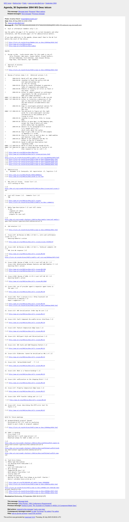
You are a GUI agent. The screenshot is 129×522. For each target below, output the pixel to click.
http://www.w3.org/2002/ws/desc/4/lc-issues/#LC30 (27, 291)
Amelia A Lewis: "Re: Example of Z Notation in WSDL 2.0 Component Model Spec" (49, 505)
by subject (48, 511)
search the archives (34, 513)
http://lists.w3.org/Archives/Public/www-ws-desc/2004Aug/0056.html (33, 427)
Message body (23, 11)
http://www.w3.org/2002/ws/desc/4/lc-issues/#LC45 (27, 303)
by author (56, 511)
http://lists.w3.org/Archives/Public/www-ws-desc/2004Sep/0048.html (33, 161)
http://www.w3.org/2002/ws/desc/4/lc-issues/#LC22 (27, 348)
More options (40, 11)
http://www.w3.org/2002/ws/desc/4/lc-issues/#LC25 (27, 374)
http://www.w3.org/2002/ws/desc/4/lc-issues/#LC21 (27, 340)
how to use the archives (19, 513)
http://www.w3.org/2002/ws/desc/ (20, 44)
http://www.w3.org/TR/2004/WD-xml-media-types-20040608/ (29, 482)
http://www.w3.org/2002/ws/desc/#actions (23, 152)
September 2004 (51, 3)
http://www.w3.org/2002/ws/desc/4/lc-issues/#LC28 (27, 400)
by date (33, 511)
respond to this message (25, 509)
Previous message (38, 14)
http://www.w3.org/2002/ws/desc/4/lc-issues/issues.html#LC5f (31, 242)
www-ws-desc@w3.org (36, 3)
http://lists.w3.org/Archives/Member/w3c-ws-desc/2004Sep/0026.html (33, 42)
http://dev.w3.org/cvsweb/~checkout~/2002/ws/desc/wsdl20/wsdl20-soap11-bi (32, 443)
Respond (32, 11)
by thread (40, 511)
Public (24, 3)
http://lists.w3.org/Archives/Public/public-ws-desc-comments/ (31, 202)
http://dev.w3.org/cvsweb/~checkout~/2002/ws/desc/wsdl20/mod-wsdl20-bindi (32, 448)
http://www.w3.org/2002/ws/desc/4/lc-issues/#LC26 (27, 383)
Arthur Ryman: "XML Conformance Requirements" (35, 503)
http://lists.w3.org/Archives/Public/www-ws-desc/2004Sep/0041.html (33, 159)
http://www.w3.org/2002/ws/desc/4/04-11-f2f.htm (26, 176)
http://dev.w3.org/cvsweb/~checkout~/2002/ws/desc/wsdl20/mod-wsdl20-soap (32, 453)
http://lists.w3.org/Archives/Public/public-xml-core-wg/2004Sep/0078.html (32, 157)
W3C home (7, 3)
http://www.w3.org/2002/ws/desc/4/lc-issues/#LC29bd (27, 281)
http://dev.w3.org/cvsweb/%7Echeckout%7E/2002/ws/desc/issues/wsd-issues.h (32, 188)
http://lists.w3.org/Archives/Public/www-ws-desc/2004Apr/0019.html (33, 493)
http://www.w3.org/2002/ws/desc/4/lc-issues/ (25, 200)
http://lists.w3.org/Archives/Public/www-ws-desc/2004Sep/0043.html (33, 70)
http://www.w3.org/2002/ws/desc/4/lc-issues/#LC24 (27, 365)
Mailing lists (17, 3)
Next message (26, 14)
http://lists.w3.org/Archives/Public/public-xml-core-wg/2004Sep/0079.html (32, 257)
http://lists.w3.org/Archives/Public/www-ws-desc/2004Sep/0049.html (33, 163)
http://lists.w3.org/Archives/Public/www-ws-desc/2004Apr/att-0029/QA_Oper (32, 487)
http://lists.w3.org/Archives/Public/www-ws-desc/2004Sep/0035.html (33, 164)
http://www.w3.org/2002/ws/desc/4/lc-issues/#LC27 (27, 391)
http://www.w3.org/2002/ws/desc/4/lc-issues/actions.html (29, 154)
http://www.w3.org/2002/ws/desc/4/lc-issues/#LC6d (27, 254)
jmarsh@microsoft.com (29, 19)
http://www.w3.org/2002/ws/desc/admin (22, 46)
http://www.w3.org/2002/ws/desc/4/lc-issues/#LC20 (27, 331)
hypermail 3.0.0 (30, 517)
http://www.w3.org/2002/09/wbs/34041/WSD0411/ (25, 175)
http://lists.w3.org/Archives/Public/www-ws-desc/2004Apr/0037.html (33, 491)
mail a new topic (39, 509)
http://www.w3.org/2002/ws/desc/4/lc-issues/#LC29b (27, 269)
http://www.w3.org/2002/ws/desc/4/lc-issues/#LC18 (27, 271)
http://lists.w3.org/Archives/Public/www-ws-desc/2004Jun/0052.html (33, 484)
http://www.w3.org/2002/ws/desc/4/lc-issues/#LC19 (27, 322)
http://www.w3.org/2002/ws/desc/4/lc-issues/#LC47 (27, 410)
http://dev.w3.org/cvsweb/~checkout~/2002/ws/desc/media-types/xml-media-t (32, 219)
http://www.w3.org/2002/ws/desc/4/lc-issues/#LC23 (27, 357)
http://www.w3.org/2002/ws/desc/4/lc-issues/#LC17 (27, 314)
